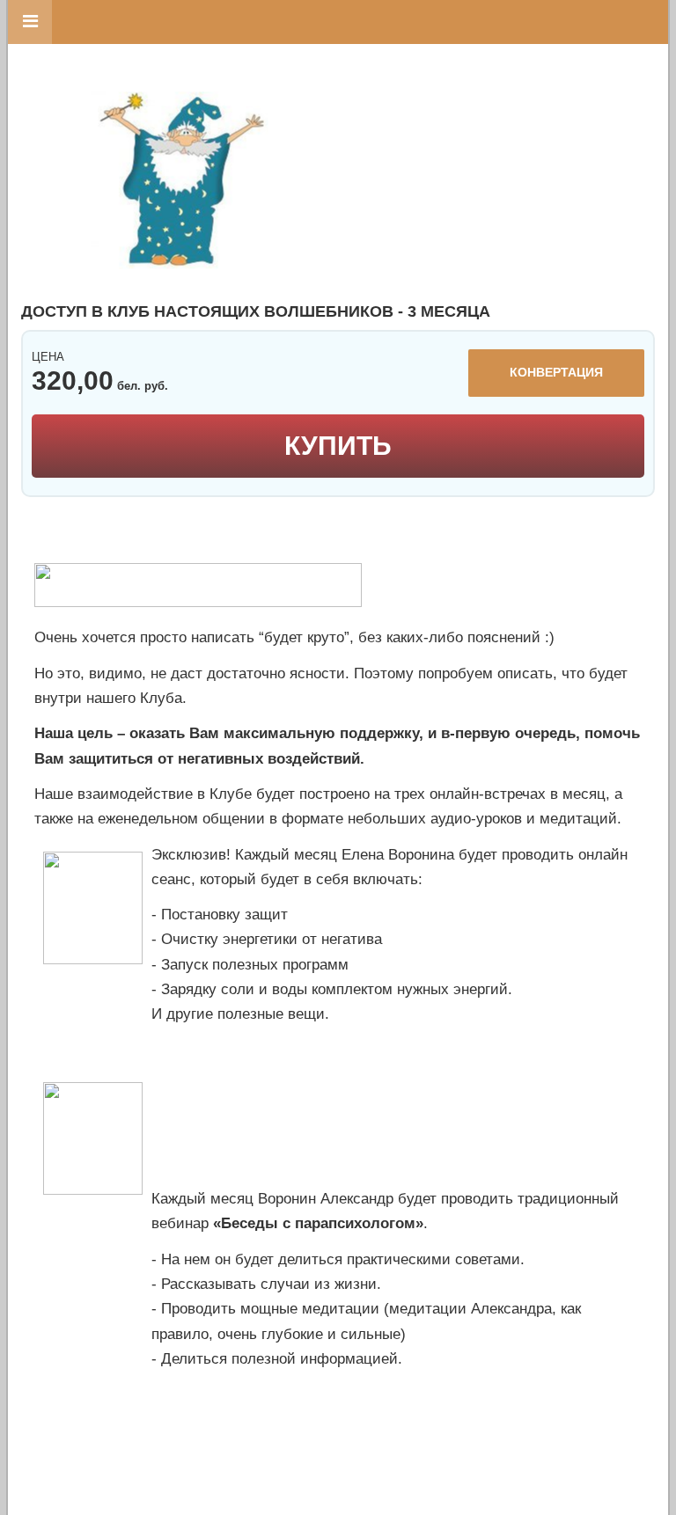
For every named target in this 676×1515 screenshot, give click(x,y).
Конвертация (556, 372)
